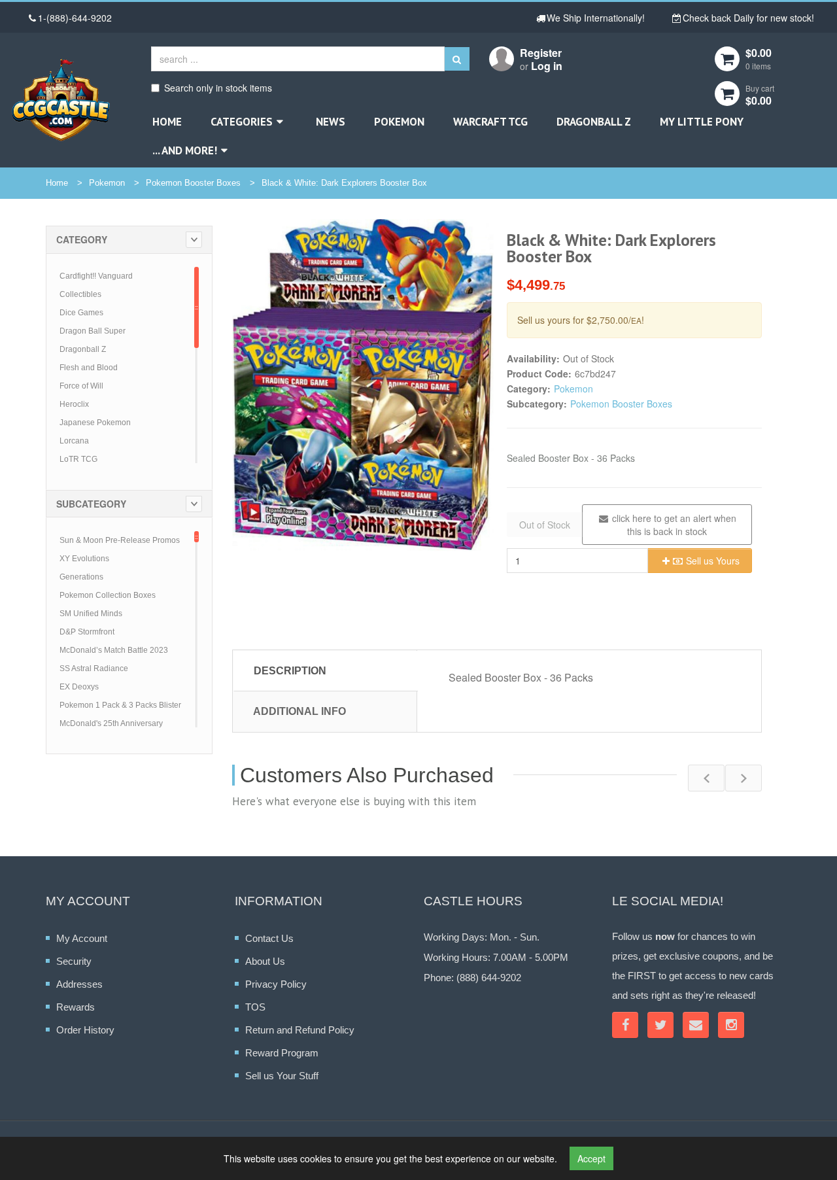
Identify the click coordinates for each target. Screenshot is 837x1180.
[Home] (61, 100)
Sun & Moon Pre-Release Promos (120, 540)
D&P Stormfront (87, 631)
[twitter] (660, 1025)
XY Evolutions (84, 558)
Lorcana (74, 440)
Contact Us (269, 938)
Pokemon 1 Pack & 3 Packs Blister (120, 705)
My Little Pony (701, 121)
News (330, 121)
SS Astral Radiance (94, 668)
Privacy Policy (276, 984)
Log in (546, 65)
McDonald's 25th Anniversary (111, 723)
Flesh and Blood (89, 367)
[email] (696, 1025)
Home (167, 121)
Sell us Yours (711, 560)
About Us (265, 961)
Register (541, 52)
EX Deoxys (79, 686)
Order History (85, 1029)
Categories (242, 121)
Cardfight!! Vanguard (96, 276)
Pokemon (399, 121)
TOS (255, 1007)
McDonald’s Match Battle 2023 (114, 650)
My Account (81, 938)
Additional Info (299, 711)
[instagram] (731, 1025)
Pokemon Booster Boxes (193, 183)
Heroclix (74, 404)
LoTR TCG (78, 459)
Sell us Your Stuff (281, 1075)
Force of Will (81, 385)
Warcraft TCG (490, 121)
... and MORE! (184, 150)
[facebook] (625, 1025)
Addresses (79, 984)
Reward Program (281, 1052)
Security (74, 961)
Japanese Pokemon (95, 422)
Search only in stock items (218, 87)
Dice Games (81, 312)
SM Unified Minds (91, 613)
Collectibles (80, 294)
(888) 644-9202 (488, 977)
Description (290, 670)
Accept (591, 1158)
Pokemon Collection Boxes (108, 595)
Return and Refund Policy (299, 1029)
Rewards (75, 1007)
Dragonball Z (593, 121)
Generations (81, 576)
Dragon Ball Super (93, 331)
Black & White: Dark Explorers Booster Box (344, 183)
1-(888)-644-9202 (75, 17)
